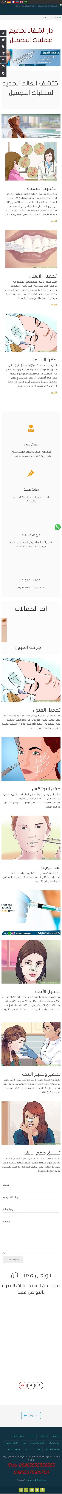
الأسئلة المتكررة (11, 1443)
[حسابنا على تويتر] (37, 1490)
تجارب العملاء (54, 1443)
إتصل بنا (38, 1449)
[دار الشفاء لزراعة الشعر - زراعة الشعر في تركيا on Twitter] (31, 1385)
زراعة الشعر (44, 1436)
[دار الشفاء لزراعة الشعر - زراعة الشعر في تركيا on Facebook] (39, 1385)
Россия (17, 2)
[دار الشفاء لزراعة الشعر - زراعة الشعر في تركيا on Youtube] (22, 1385)
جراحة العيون (28, 647)
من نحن (27, 1449)
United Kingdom (21, 2)
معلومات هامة (14, 1449)
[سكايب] (21, 1490)
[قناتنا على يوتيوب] (32, 1490)
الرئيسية (56, 1436)
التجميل (32, 1436)
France (13, 2)
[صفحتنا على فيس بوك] (43, 1490)
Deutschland (9, 2)
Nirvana (30, 1480)
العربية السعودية (26, 2)
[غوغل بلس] (26, 1490)
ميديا (24, 1443)
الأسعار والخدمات (38, 1443)
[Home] (60, 17)
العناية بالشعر (19, 1436)
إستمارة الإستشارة (53, 1449)
